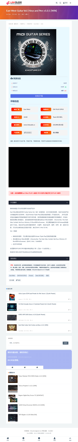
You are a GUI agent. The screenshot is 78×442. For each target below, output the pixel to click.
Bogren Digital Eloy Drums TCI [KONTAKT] (31, 395)
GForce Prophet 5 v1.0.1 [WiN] (28, 385)
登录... (11, 343)
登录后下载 (39, 96)
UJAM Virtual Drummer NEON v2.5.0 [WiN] (32, 405)
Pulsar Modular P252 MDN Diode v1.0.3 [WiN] (32, 376)
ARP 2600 (21, 320)
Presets (31, 275)
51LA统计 (50, 430)
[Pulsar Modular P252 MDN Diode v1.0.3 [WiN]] (13, 379)
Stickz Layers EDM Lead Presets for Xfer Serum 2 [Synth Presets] (37, 293)
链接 (18, 280)
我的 (54, 440)
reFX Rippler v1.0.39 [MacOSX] (28, 414)
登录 (66, 3)
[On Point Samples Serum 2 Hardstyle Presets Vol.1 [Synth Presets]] (12, 307)
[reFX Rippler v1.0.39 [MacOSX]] (13, 418)
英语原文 (13, 258)
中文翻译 (13, 202)
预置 (47, 275)
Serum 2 (21, 299)
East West (8, 14)
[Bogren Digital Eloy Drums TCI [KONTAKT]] (13, 398)
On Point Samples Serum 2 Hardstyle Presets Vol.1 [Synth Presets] (37, 304)
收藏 (12, 280)
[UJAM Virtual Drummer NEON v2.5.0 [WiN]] (13, 408)
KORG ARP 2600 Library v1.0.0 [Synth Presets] (32, 314)
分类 (23, 440)
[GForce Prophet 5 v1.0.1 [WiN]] (13, 389)
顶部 (70, 440)
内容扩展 (29, 23)
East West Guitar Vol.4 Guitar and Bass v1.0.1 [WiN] (33, 325)
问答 (39, 440)
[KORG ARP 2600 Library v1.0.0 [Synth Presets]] (12, 317)
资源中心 (22, 23)
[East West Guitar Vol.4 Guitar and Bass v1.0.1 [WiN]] (12, 327)
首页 (17, 23)
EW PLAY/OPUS (21, 275)
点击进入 (28, 132)
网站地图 (44, 430)
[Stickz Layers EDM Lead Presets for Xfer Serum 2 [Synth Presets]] (12, 297)
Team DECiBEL (40, 275)
